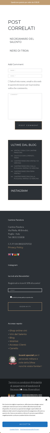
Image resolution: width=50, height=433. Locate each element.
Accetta (25, 424)
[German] (15, 254)
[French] (12, 254)
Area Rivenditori (31, 389)
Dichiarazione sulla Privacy (29, 429)
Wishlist (14, 341)
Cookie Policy (14, 429)
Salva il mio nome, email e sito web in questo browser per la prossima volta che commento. (24, 85)
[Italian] (18, 254)
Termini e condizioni (19, 382)
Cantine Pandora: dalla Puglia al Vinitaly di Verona (26, 167)
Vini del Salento (18, 334)
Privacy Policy (15, 247)
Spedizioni (33, 386)
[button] (46, 400)
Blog (12, 337)
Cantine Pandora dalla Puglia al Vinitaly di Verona (26, 177)
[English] (9, 254)
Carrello (14, 348)
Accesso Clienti (18, 344)
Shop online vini (18, 330)
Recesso (14, 389)
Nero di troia (19, 50)
